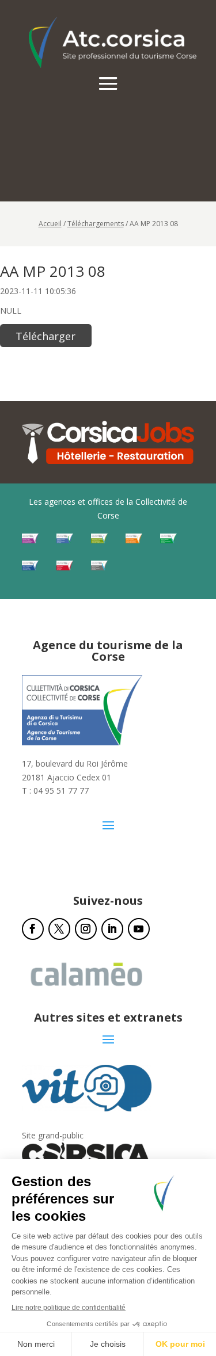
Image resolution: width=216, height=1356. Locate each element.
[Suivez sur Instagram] (86, 929)
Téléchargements (95, 223)
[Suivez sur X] (59, 929)
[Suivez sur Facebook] (33, 929)
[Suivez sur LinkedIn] (112, 929)
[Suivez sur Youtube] (139, 929)
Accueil (50, 223)
